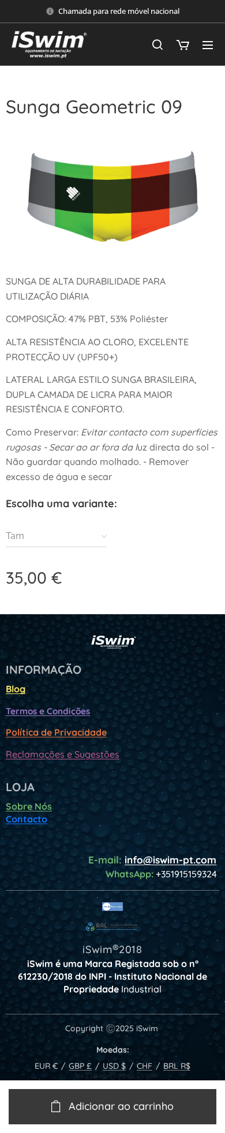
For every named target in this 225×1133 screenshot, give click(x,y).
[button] (157, 44)
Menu (207, 44)
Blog (15, 689)
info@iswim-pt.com (170, 860)
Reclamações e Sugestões (62, 754)
